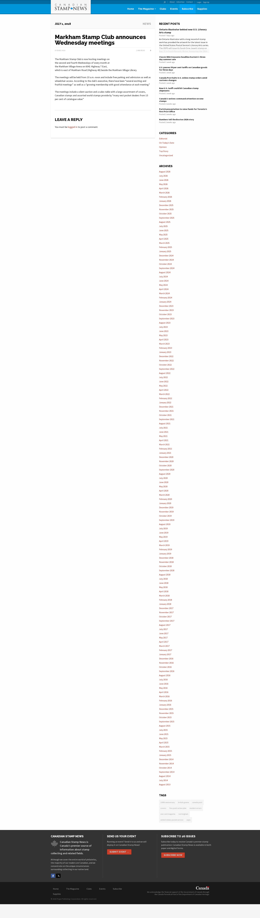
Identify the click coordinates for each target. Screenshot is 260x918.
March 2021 (164, 444)
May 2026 (163, 184)
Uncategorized (166, 155)
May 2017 (163, 637)
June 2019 (163, 532)
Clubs (163, 9)
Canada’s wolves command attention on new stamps (181, 99)
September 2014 (166, 772)
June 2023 (163, 331)
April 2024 (163, 289)
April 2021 (163, 440)
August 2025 (164, 222)
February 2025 (165, 247)
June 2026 (163, 180)
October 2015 (165, 717)
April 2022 (163, 390)
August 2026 (164, 171)
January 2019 (165, 553)
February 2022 (165, 398)
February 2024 (165, 297)
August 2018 (164, 574)
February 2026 (165, 196)
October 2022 (165, 364)
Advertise (180, 2)
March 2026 (164, 192)
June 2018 (163, 583)
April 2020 (163, 490)
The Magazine (146, 9)
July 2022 (163, 377)
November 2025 (166, 209)
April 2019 (163, 541)
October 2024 (165, 264)
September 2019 (166, 520)
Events (174, 9)
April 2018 (163, 591)
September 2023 (166, 318)
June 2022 (163, 381)
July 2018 (163, 578)
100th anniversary (167, 802)
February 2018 (165, 599)
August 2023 (164, 322)
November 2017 (166, 612)
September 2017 (166, 620)
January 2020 (165, 503)
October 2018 (165, 566)
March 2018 (164, 595)
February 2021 (165, 448)
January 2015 (165, 755)
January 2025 (165, 251)
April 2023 (163, 339)
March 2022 (164, 394)
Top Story (163, 151)
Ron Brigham (183, 814)
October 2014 (165, 767)
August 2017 (164, 625)
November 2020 (166, 461)
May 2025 (163, 234)
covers (163, 808)
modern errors (196, 808)
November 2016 (166, 662)
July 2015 (163, 730)
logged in (72, 127)
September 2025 (166, 217)
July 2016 (163, 679)
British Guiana (183, 802)
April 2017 (163, 641)
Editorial (163, 138)
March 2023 (164, 343)
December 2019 (166, 507)
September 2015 (166, 721)
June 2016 (163, 683)
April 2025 (163, 238)
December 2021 (166, 406)
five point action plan (177, 808)
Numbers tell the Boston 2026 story (176, 119)
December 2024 (166, 255)
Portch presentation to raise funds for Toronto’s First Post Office (183, 110)
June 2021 (163, 431)
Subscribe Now (173, 855)
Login (199, 2)
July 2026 (163, 175)
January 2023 (165, 352)
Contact (189, 2)
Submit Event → (119, 852)
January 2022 (165, 402)
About (172, 2)
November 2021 (166, 411)
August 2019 (164, 524)
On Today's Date (166, 142)
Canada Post (197, 802)
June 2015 (163, 734)
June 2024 (163, 280)
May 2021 (163, 436)
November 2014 (166, 763)
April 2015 (163, 742)
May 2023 (163, 335)
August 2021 (164, 423)
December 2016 (166, 658)
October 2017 (165, 616)
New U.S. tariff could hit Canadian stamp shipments (179, 89)
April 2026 (163, 188)
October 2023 (165, 314)
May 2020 (163, 486)
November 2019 (166, 511)
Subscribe (187, 9)
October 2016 (165, 667)
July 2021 (163, 427)
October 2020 (165, 465)
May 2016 (163, 688)
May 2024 (163, 285)
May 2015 (163, 738)
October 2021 (165, 415)
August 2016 (164, 675)
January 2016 (165, 704)
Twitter (58, 876)
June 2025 (163, 230)
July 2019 (163, 528)
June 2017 (163, 633)
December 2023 (166, 306)
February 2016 (165, 700)
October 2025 (165, 213)
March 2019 (164, 545)
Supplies (202, 9)
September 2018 (166, 570)
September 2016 (166, 671)
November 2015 (166, 713)
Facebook (53, 876)
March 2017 (164, 646)
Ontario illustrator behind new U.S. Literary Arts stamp (183, 31)
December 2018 (166, 557)
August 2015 (164, 725)
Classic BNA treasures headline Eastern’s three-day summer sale (182, 58)
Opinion (163, 147)
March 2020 (164, 494)
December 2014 (166, 759)
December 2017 (166, 608)
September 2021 (166, 419)
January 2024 (165, 301)
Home (130, 9)
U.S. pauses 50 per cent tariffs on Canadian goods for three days (183, 68)
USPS (189, 820)
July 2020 (163, 478)
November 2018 (166, 562)
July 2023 (163, 327)
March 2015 (164, 746)
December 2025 (166, 205)
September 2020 (166, 469)
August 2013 (164, 784)
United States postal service (171, 820)
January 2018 (165, 604)
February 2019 (165, 549)
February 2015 (165, 751)
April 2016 (163, 692)
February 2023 (165, 348)
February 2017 (165, 650)
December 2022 (166, 356)
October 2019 (165, 515)
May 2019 (163, 536)
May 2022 (163, 385)
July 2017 (163, 629)
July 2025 (163, 226)
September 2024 (166, 268)
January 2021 (165, 452)
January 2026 (165, 201)
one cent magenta (167, 814)
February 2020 (165, 499)
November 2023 (166, 310)
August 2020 (164, 473)
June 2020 (163, 482)
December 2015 (166, 709)
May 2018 (163, 587)
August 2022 (164, 373)
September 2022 (166, 369)
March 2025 (164, 243)
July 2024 (163, 276)
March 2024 (164, 293)
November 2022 (166, 360)
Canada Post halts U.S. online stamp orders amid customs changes (183, 79)
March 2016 (164, 696)
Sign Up (206, 2)
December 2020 (166, 457)
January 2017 (165, 654)
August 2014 (164, 776)
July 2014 (163, 780)
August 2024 (164, 272)
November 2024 (166, 259)
